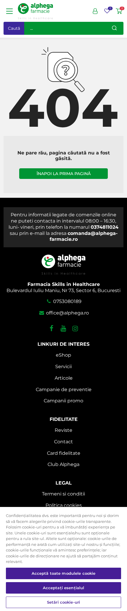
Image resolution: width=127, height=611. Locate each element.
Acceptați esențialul (63, 587)
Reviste (63, 430)
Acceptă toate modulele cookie (64, 573)
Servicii (63, 366)
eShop (63, 355)
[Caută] (114, 28)
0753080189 (67, 301)
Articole (64, 378)
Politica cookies (63, 505)
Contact (63, 441)
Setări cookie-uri (63, 602)
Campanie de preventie (64, 389)
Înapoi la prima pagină (64, 173)
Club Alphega (63, 464)
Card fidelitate (63, 453)
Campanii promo (63, 401)
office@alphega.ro (67, 313)
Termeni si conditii (63, 494)
